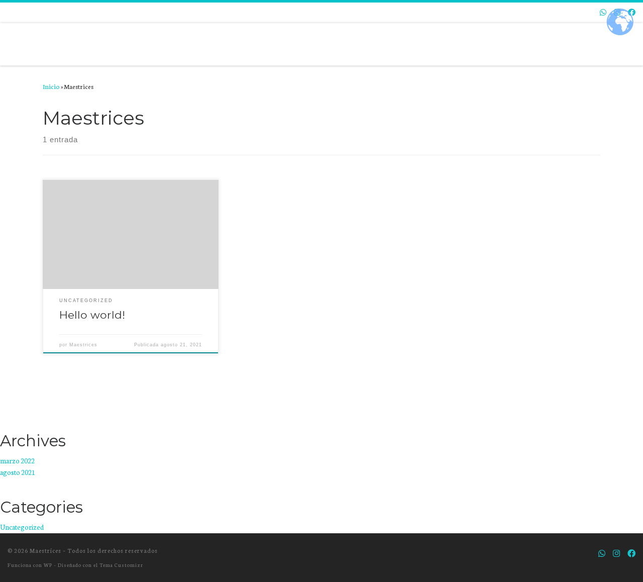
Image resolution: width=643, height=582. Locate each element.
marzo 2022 (17, 460)
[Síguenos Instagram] (616, 553)
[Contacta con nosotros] (603, 12)
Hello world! (92, 314)
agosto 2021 (17, 472)
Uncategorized (22, 527)
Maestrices (83, 344)
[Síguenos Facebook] (631, 553)
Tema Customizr (121, 564)
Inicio (51, 85)
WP (48, 564)
